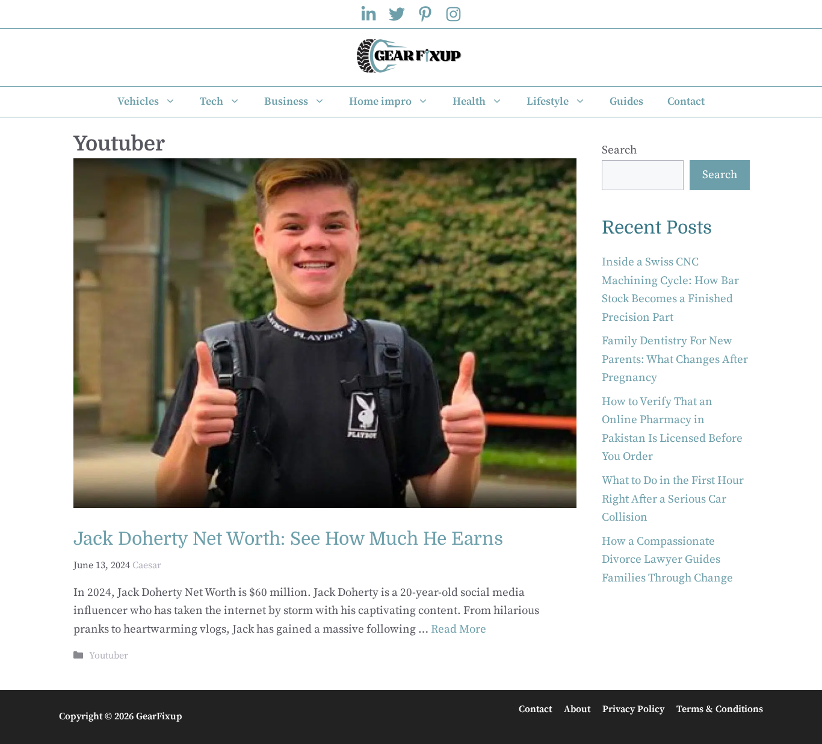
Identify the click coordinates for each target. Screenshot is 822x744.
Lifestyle (548, 101)
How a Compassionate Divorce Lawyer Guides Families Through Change (667, 560)
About (577, 709)
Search (619, 150)
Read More (458, 629)
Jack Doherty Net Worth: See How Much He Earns (288, 539)
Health (469, 101)
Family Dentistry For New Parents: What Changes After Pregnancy (675, 359)
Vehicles (138, 101)
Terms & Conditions (719, 709)
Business (286, 101)
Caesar (146, 565)
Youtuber (108, 655)
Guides (626, 101)
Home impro (380, 101)
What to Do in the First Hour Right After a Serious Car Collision (673, 499)
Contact (686, 101)
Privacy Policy (633, 709)
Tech (211, 101)
